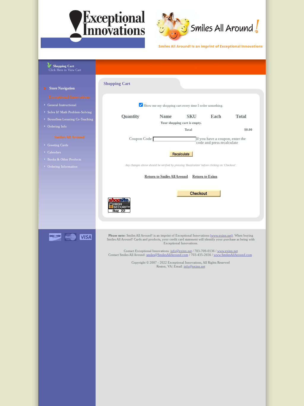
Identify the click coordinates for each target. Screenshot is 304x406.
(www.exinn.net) (221, 235)
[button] (181, 154)
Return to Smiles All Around (166, 176)
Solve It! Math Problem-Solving (70, 112)
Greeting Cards (58, 145)
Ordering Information (62, 166)
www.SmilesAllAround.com (233, 254)
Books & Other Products (64, 159)
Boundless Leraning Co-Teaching (70, 119)
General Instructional (62, 105)
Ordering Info (57, 126)
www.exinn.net (227, 251)
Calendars (54, 152)
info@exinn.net (181, 251)
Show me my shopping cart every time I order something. (183, 105)
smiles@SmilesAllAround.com (167, 254)
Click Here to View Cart (65, 68)
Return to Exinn (204, 176)
